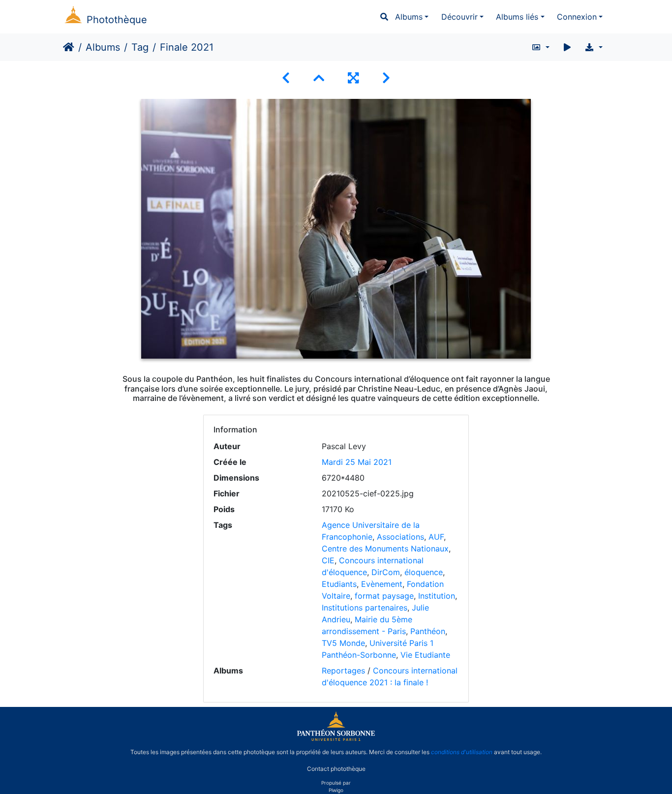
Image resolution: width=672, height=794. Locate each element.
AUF (436, 537)
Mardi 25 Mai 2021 (357, 462)
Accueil (68, 47)
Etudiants (339, 584)
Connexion (577, 17)
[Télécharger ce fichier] (593, 47)
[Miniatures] (319, 78)
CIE (328, 560)
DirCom (385, 572)
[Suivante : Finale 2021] (386, 78)
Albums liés (517, 17)
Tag (140, 47)
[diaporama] (567, 47)
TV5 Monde (343, 643)
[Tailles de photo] (540, 47)
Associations (400, 537)
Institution (436, 596)
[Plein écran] (353, 78)
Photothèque (117, 20)
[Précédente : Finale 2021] (286, 78)
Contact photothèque (336, 768)
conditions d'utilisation (461, 752)
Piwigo (336, 790)
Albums (409, 17)
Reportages (343, 670)
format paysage (384, 596)
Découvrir (459, 17)
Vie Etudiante (425, 655)
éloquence (423, 572)
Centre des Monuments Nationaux (385, 548)
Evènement (381, 584)
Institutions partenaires (364, 607)
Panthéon (427, 631)
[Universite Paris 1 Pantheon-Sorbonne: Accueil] (336, 739)
